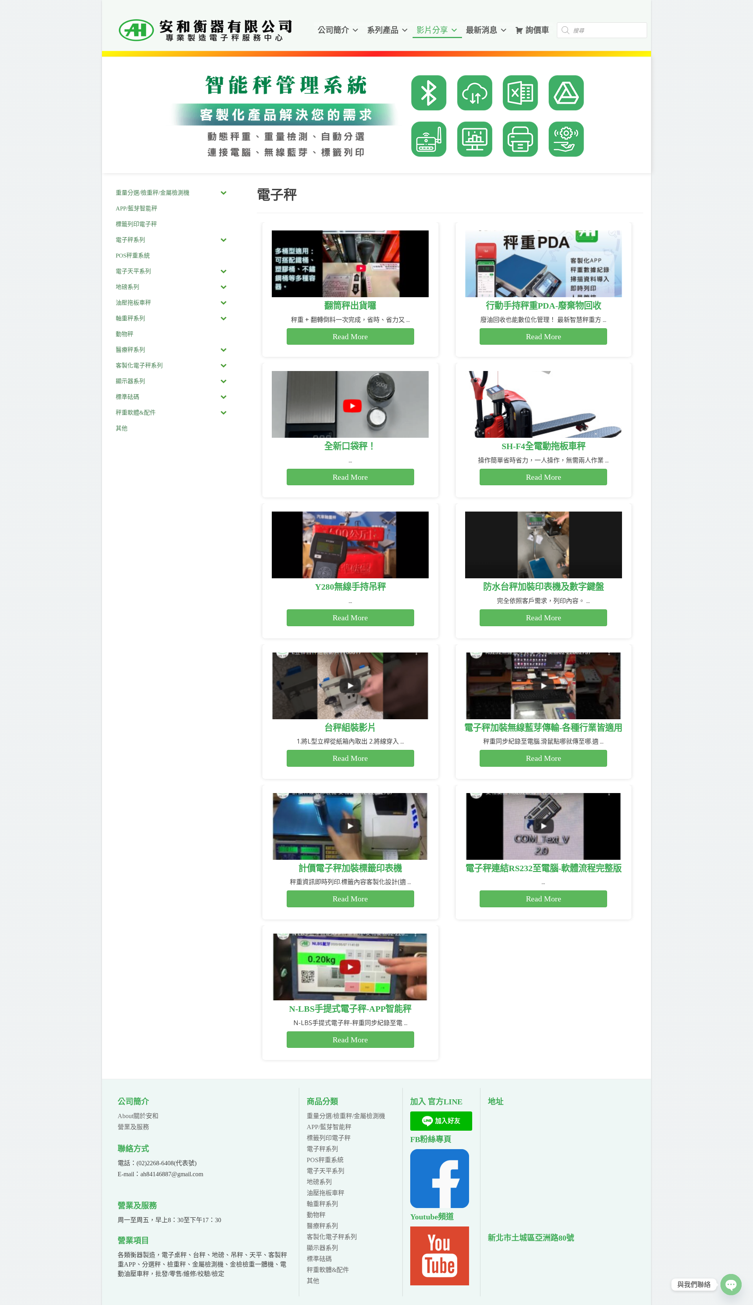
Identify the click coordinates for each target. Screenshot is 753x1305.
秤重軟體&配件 (328, 1270)
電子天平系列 (325, 1171)
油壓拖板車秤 (325, 1193)
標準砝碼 (319, 1259)
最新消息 (481, 30)
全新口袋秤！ (350, 446)
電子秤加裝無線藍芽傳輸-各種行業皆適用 (543, 728)
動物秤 (316, 1215)
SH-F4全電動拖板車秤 (544, 446)
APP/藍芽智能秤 (329, 1127)
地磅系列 (319, 1182)
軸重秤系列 (322, 1204)
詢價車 (537, 30)
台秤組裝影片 (350, 728)
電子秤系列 (322, 1149)
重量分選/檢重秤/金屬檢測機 (346, 1116)
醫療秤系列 (322, 1226)
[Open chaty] (731, 1284)
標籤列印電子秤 (329, 1138)
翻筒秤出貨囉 (350, 306)
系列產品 (382, 30)
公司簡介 (333, 30)
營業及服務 (133, 1127)
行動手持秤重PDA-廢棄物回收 (543, 306)
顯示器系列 (322, 1248)
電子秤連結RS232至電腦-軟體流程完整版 (544, 868)
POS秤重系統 (325, 1160)
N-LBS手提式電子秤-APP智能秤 (350, 1009)
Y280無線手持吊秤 (350, 587)
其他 (313, 1281)
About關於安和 (138, 1116)
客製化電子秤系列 (332, 1237)
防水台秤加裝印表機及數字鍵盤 (543, 587)
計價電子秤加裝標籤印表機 (350, 868)
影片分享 (432, 30)
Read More (350, 336)
